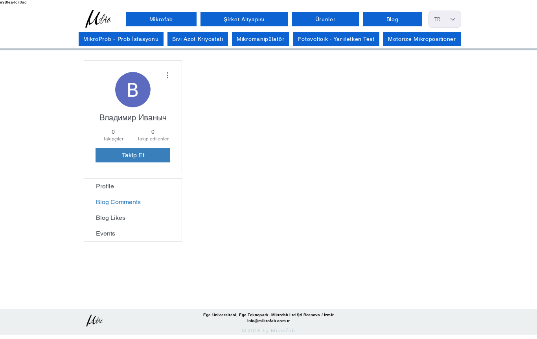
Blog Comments (118, 202)
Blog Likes (110, 217)
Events (105, 233)
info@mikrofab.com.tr (268, 321)
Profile (105, 186)
